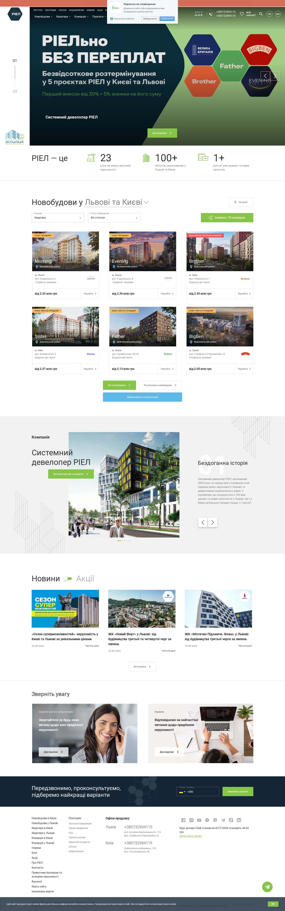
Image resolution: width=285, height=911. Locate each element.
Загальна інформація (80, 823)
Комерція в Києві (42, 838)
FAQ (71, 832)
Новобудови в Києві (44, 818)
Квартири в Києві (42, 828)
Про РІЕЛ (37, 862)
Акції (35, 857)
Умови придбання (78, 828)
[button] (114, 202)
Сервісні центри (77, 837)
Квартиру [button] (40, 217)
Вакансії (37, 881)
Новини (36, 847)
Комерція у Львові (43, 842)
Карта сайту (39, 886)
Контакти (37, 867)
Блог (34, 852)
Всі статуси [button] (98, 217)
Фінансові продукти (79, 842)
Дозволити (167, 18)
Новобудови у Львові (45, 823)
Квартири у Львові (43, 833)
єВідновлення (76, 851)
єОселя (73, 846)
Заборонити (150, 18)
